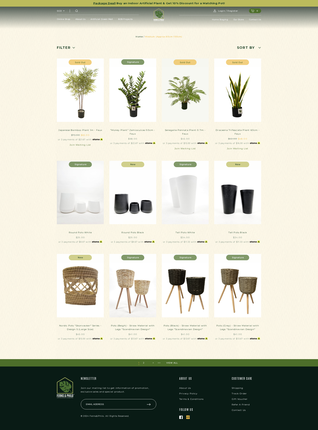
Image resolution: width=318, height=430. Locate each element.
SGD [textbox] (59, 11)
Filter (64, 48)
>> (159, 362)
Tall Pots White (185, 232)
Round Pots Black (132, 232)
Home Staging (220, 19)
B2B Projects (125, 19)
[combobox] (61, 11)
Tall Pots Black (237, 232)
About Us (80, 19)
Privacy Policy (188, 393)
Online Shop (63, 19)
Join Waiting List (80, 144)
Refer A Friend (241, 404)
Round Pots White (80, 232)
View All (172, 363)
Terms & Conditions (191, 399)
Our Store (238, 19)
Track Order (239, 393)
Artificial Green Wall (102, 19)
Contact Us (255, 19)
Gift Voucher (240, 399)
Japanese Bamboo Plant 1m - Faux (80, 130)
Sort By (246, 48)
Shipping (237, 388)
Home (139, 36)
